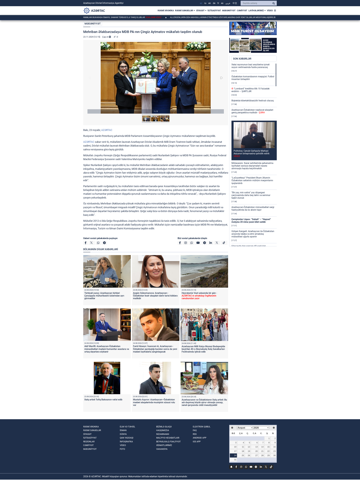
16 (274, 447)
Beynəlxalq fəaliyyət (168, 441)
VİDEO (270, 10)
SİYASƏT (200, 10)
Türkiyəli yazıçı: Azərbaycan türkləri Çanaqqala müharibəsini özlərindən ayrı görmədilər (104, 296)
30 (274, 455)
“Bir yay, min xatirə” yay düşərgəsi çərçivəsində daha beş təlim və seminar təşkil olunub (250, 195)
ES (222, 3)
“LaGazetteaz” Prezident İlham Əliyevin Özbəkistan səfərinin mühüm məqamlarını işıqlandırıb (252, 180)
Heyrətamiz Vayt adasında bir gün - (199, 296)
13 (256, 447)
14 (262, 447)
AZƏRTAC (106, 130)
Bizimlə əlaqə (164, 426)
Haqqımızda (162, 430)
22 (268, 451)
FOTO (122, 449)
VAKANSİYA (161, 449)
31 (235, 460)
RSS (195, 434)
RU (205, 3)
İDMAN (123, 430)
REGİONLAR (88, 441)
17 (235, 451)
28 (262, 455)
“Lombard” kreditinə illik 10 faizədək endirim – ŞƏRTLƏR (250, 90)
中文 (235, 3)
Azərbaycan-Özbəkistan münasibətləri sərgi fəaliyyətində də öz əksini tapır (252, 208)
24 (235, 455)
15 (268, 447)
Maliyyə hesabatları (167, 438)
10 (235, 447)
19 (249, 451)
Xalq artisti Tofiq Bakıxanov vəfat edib (103, 399)
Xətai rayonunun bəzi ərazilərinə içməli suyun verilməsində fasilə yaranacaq (250, 66)
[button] (155, 78)
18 (243, 451)
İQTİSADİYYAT (214, 10)
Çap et (105, 37)
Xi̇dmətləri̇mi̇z (164, 445)
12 (249, 447)
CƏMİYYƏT (242, 10)
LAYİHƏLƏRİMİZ (256, 10)
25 (243, 455)
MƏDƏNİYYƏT (229, 10)
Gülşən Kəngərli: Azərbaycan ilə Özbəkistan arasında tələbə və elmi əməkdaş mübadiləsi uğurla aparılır (252, 234)
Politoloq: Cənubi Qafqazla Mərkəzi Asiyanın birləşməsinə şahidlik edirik (251, 154)
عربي (227, 3)
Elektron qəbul (201, 426)
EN (209, 3)
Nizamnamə (162, 434)
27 (256, 455)
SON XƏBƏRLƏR (242, 58)
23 (274, 451)
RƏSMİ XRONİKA (166, 10)
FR (218, 3)
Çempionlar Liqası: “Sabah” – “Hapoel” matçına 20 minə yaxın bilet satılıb (251, 220)
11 (243, 447)
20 (256, 451)
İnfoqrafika (126, 441)
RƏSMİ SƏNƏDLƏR (184, 10)
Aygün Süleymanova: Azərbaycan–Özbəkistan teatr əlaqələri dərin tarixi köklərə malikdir (155, 296)
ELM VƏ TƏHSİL (127, 426)
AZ (201, 3)
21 (262, 451)
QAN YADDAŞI (126, 438)
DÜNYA (123, 434)
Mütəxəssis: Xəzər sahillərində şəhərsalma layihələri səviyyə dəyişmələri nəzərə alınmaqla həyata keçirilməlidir (252, 166)
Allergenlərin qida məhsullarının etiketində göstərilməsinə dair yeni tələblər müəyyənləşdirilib (201, 17)
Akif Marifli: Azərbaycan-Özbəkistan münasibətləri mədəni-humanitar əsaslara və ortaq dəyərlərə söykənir (106, 349)
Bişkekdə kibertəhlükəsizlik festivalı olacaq (252, 100)
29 (268, 455)
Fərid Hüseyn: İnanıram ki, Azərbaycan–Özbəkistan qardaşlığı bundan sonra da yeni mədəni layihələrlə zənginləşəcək (155, 349)
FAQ (195, 430)
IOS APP (197, 441)
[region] (254, 154)
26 (249, 455)
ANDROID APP (199, 438)
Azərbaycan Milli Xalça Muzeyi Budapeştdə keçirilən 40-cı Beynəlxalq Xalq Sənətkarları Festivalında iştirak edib (203, 349)
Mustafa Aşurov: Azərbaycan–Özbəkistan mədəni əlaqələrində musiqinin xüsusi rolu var (154, 402)
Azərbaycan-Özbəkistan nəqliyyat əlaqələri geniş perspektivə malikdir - (252, 111)
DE (214, 3)
